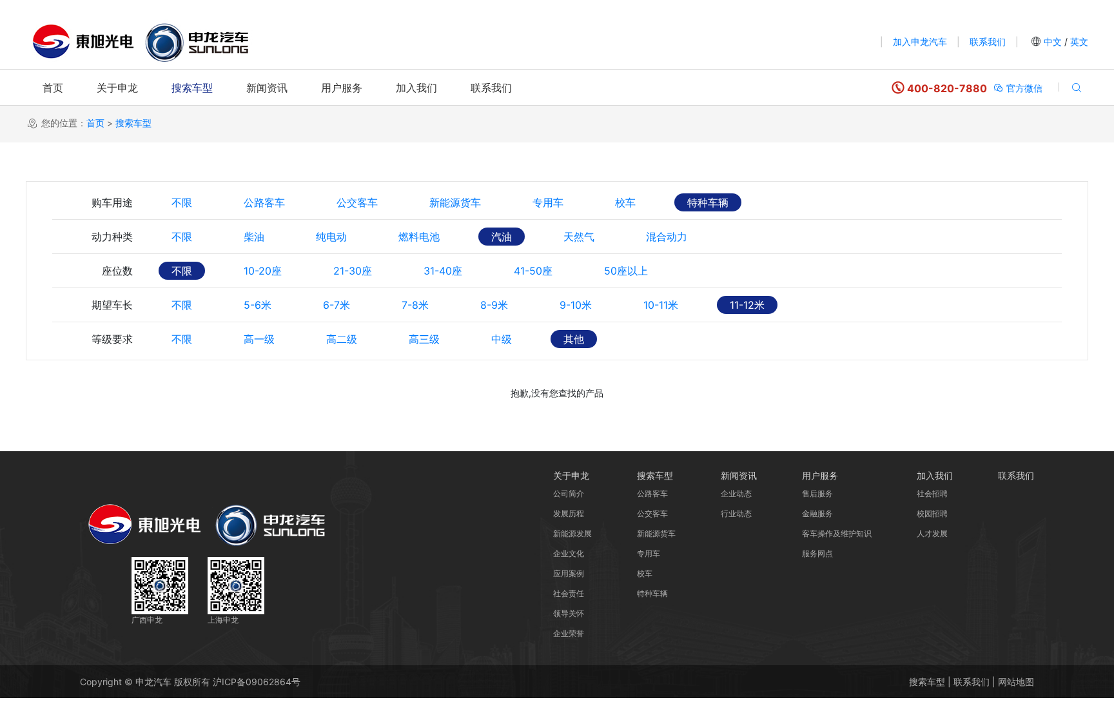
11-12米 (747, 304)
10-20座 (263, 270)
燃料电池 (419, 236)
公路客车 (264, 202)
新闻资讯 (267, 87)
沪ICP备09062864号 (256, 681)
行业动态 (736, 513)
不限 (181, 202)
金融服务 (817, 513)
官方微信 (1023, 88)
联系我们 (988, 41)
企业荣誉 (568, 633)
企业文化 (568, 553)
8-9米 (494, 304)
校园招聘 (932, 513)
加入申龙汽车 (920, 41)
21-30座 (352, 270)
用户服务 (341, 87)
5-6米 (257, 304)
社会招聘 (932, 493)
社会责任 (568, 593)
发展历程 (568, 513)
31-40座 (443, 270)
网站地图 (1016, 681)
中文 (1052, 41)
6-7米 (336, 304)
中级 (501, 339)
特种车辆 (707, 202)
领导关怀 (568, 613)
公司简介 (568, 493)
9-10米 (576, 304)
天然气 (578, 236)
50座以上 (626, 270)
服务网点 (817, 553)
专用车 (548, 202)
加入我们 (416, 87)
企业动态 (736, 493)
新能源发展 (572, 533)
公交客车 (357, 202)
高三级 (424, 339)
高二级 (341, 339)
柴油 (254, 236)
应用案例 (568, 573)
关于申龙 (117, 87)
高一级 (259, 339)
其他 (573, 339)
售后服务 (817, 493)
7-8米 (415, 304)
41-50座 (533, 270)
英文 (1078, 41)
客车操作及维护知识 (837, 533)
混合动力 (666, 236)
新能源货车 (455, 202)
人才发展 (932, 533)
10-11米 (660, 304)
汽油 (501, 236)
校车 (625, 202)
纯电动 (331, 236)
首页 (53, 87)
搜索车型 (192, 87)
